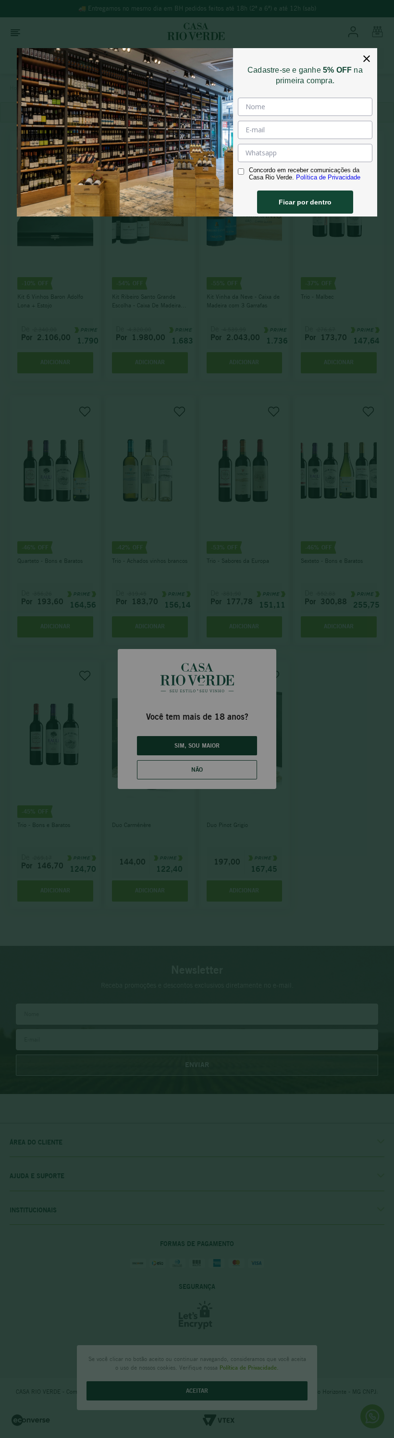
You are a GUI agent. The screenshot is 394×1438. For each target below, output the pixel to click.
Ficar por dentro (305, 202)
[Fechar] (366, 58)
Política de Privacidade (328, 177)
